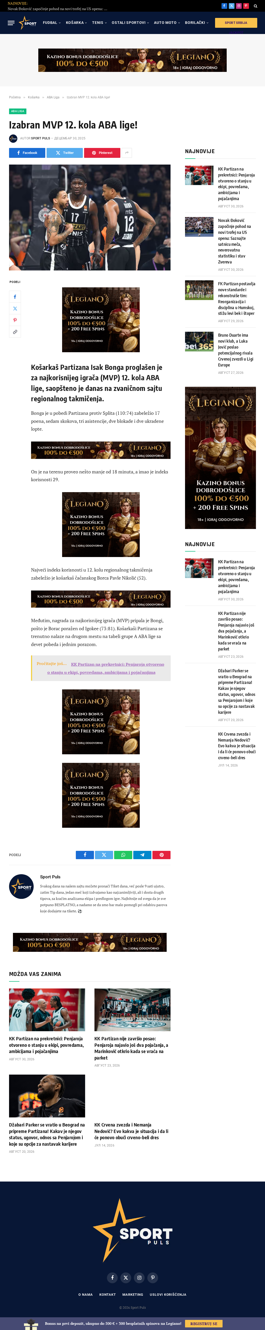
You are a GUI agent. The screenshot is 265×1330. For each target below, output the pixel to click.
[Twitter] (15, 308)
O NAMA (85, 1295)
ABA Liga (17, 111)
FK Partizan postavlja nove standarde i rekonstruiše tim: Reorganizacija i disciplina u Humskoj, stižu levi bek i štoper (82, 6)
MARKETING (132, 1295)
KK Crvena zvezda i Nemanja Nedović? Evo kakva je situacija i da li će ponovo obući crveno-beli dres (131, 1131)
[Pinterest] (15, 320)
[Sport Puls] (27, 23)
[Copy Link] (15, 332)
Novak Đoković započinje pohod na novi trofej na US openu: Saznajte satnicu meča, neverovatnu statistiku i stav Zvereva (234, 241)
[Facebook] (15, 297)
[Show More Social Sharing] (127, 153)
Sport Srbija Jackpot (236, 24)
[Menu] (11, 23)
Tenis (97, 23)
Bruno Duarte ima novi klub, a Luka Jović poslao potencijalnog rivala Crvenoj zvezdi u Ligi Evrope (236, 349)
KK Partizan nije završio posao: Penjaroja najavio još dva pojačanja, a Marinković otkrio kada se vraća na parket (131, 1047)
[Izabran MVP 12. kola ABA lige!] (90, 217)
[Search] (255, 6)
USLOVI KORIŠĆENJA (168, 1295)
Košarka (75, 23)
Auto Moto (165, 23)
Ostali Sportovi (128, 23)
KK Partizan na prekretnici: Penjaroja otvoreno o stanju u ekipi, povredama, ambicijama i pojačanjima (46, 1044)
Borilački (195, 23)
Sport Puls (40, 138)
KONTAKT (107, 1295)
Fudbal (50, 23)
